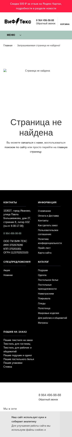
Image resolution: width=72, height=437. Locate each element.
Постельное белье (48, 280)
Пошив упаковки (12, 363)
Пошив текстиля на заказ (18, 340)
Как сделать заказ (48, 225)
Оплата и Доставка (48, 215)
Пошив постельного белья (18, 359)
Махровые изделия (48, 313)
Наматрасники (46, 293)
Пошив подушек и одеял (17, 355)
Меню (11, 35)
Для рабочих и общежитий (52, 318)
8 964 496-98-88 (45, 20)
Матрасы (43, 322)
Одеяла (42, 275)
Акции (6, 270)
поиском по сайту (16, 147)
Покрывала (44, 298)
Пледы (42, 303)
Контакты (43, 220)
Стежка (7, 366)
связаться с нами (32, 142)
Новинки (8, 275)
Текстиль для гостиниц (16, 344)
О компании (44, 211)
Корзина (65, 24)
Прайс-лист (44, 248)
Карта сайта (44, 252)
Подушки (43, 270)
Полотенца (44, 308)
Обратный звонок (45, 23)
